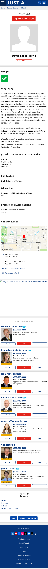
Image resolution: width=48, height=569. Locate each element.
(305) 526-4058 (19, 448)
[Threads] (25, 533)
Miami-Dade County (9, 508)
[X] (32, 533)
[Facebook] (19, 533)
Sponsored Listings (24, 321)
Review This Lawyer (24, 61)
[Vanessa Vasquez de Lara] (6, 428)
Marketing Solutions (24, 563)
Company (24, 547)
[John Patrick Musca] (6, 381)
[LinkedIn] (12, 533)
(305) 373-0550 (19, 471)
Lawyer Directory (13, 8)
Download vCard (12, 273)
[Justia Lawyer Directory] (35, 533)
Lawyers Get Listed (27, 518)
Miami (23, 8)
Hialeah (4, 506)
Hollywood (5, 503)
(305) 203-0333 (19, 377)
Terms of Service (24, 555)
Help (24, 551)
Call (24, 344)
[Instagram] (22, 533)
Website (8, 344)
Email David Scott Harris (15, 268)
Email (40, 344)
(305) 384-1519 (19, 424)
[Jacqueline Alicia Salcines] (6, 357)
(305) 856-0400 (19, 330)
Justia (3, 8)
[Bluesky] (29, 533)
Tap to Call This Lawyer (24, 18)
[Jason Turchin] (6, 475)
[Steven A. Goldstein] (6, 334)
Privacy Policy (24, 559)
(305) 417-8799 (19, 401)
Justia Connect (24, 539)
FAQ (13, 518)
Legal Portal (24, 543)
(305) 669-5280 (19, 353)
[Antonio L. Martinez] (6, 405)
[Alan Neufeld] (6, 452)
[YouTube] (16, 533)
